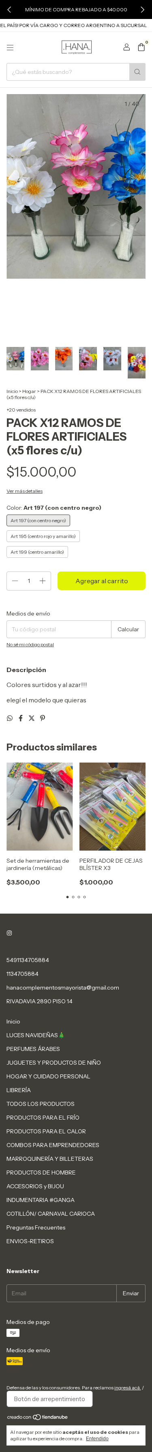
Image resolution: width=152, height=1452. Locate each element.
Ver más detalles (24, 491)
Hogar (29, 391)
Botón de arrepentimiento (49, 1399)
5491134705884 (27, 960)
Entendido (97, 1438)
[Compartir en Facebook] (21, 718)
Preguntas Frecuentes (35, 1227)
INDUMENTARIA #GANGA (40, 1200)
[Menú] (10, 47)
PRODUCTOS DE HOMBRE (41, 1172)
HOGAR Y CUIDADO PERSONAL (48, 1076)
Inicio (12, 391)
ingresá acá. (127, 1388)
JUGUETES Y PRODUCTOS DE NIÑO (53, 1062)
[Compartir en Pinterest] (42, 718)
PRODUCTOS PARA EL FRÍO (42, 1117)
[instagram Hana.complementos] (9, 933)
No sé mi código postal (30, 644)
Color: (53, 507)
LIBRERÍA (18, 1090)
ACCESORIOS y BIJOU (35, 1186)
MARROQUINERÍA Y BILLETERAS (49, 1158)
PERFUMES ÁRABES (33, 1049)
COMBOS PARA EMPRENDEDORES (52, 1145)
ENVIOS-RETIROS (30, 1241)
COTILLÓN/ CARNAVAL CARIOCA (50, 1213)
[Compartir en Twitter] (32, 718)
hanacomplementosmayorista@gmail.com (62, 987)
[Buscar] (137, 72)
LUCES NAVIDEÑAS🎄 (35, 1035)
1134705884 (22, 973)
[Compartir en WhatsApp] (10, 718)
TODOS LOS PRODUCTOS (40, 1103)
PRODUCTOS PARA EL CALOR (46, 1131)
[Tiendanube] (37, 1419)
